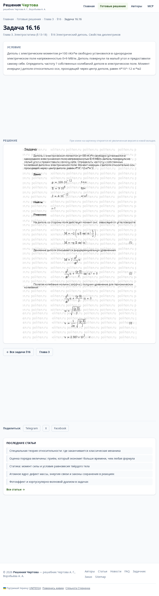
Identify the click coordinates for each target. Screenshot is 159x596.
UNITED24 (35, 588)
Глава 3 (49, 19)
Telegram (32, 428)
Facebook (60, 428)
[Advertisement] (79, 107)
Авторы (136, 6)
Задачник (139, 571)
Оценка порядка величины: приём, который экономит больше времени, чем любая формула (72, 458)
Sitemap (100, 577)
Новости (115, 571)
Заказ (88, 577)
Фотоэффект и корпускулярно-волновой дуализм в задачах (49, 481)
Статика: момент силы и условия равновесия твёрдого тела (50, 466)
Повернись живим (53, 588)
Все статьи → (15, 489)
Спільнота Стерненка (78, 588)
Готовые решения (113, 6)
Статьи (102, 571)
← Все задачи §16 (18, 352)
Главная (89, 6)
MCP (151, 6)
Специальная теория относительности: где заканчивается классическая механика (65, 451)
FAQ (127, 571)
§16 (59, 19)
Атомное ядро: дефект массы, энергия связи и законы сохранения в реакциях (62, 474)
